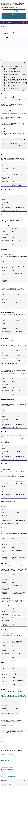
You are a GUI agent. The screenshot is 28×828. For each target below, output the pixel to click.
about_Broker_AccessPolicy (7, 762)
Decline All (14, 17)
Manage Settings (14, 11)
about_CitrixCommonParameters (7, 725)
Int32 (17, 196)
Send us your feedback (6, 784)
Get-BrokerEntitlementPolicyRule (8, 769)
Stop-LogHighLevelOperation (17, 696)
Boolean (17, 294)
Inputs (2, 46)
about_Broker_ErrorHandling (7, 767)
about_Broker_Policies (6, 760)
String (13, 163)
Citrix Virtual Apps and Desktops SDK (10, 25)
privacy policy (6, 3)
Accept (14, 14)
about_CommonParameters (6, 735)
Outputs (2, 48)
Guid (13, 668)
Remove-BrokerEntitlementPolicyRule (9, 776)
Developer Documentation (11, 23)
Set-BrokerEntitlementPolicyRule (8, 771)
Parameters (3, 44)
